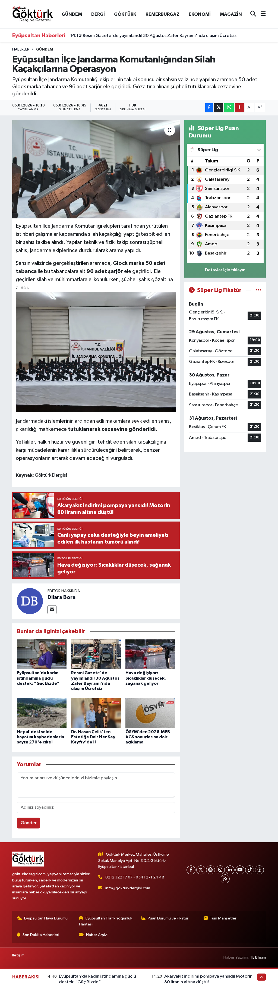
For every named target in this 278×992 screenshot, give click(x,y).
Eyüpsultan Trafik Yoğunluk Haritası (105, 921)
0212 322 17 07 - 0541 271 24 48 (134, 877)
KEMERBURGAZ (162, 14)
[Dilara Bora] (30, 601)
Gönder (29, 823)
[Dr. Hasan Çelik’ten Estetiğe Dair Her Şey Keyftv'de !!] (96, 713)
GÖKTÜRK (125, 14)
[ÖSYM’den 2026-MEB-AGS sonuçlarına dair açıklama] (150, 713)
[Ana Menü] (261, 14)
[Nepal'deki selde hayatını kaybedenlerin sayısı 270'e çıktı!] (42, 713)
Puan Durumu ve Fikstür (168, 918)
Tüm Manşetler (223, 918)
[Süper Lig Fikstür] (258, 290)
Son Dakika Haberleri (41, 935)
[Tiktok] (249, 869)
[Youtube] (239, 869)
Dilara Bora (61, 597)
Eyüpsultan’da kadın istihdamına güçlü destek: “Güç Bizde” (38, 678)
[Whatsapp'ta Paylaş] (229, 107)
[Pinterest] (210, 869)
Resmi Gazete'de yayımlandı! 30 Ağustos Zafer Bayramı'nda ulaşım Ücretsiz (153, 35)
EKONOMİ (200, 14)
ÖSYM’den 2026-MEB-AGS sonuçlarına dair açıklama (148, 737)
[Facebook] (191, 869)
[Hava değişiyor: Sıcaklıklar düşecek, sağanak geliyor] (150, 654)
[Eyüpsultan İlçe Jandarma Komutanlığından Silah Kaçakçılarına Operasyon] (96, 169)
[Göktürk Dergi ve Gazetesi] (32, 14)
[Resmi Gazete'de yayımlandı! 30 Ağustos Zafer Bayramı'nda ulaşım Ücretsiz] (96, 654)
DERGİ (98, 14)
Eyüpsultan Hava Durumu (46, 918)
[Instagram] (220, 869)
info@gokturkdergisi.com (127, 888)
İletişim (18, 955)
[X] (200, 869)
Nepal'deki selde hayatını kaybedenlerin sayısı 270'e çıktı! (40, 737)
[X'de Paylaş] (218, 107)
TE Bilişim (258, 957)
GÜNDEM (72, 14)
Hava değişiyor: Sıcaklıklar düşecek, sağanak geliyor (145, 678)
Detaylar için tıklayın (225, 270)
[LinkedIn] (230, 869)
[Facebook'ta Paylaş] (209, 107)
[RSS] (225, 878)
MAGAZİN (231, 14)
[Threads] (259, 869)
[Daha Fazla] (239, 107)
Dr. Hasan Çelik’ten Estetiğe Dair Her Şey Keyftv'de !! (93, 737)
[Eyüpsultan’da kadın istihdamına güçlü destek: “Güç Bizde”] (42, 654)
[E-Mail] (52, 609)
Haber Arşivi (97, 935)
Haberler (20, 49)
